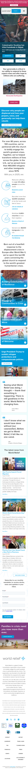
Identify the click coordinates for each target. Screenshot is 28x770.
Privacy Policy (12, 766)
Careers (20, 753)
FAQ (7, 745)
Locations (7, 758)
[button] (11, 125)
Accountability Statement (21, 758)
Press (20, 749)
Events (7, 753)
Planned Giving (21, 745)
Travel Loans (20, 741)
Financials (7, 749)
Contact (7, 737)
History (21, 737)
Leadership (7, 741)
